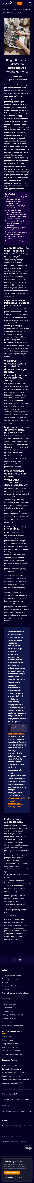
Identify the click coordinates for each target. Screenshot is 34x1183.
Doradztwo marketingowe (11, 975)
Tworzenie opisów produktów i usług (15, 993)
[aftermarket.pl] (5, 1141)
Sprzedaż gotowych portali (12, 1069)
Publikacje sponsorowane (11, 1051)
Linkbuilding (6, 1036)
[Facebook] (14, 960)
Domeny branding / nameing (12, 1015)
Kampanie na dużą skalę (11, 1047)
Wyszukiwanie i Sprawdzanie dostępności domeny (17, 233)
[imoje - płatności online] (27, 1147)
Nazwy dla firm (7, 1011)
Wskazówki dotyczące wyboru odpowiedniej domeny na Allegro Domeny (16, 212)
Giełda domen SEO (9, 1008)
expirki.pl (11, 80)
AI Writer (5, 982)
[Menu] (30, 3)
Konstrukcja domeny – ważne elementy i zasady (17, 218)
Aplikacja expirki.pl (9, 1004)
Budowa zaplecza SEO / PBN (12, 1083)
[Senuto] (24, 1141)
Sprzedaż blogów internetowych (14, 1072)
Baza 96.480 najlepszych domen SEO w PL (16, 1112)
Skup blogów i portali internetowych (15, 1080)
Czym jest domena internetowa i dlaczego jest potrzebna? (16, 206)
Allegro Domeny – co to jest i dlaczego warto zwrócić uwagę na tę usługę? (16, 199)
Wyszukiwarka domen (10, 1065)
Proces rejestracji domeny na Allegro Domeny (17, 229)
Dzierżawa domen (8, 1022)
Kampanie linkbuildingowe (11, 986)
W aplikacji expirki (16, 733)
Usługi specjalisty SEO (10, 1044)
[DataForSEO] (14, 1141)
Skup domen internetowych (12, 1076)
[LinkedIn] (20, 960)
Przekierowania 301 (9, 1018)
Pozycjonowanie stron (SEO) (12, 1054)
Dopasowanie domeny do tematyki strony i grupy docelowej (16, 223)
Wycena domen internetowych (13, 1025)
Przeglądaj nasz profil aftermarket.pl (15, 1099)
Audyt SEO (6, 989)
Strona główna (6, 9)
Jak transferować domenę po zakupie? (16, 1126)
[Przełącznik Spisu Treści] (26, 194)
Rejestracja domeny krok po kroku (16, 238)
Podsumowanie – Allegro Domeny (15, 242)
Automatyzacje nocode (10, 979)
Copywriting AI (7, 1040)
